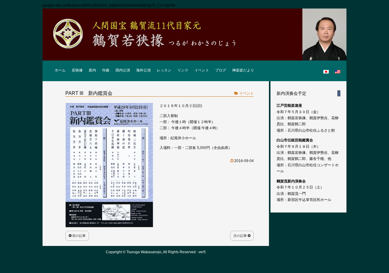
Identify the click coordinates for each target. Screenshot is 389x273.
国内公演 (122, 70)
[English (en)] (337, 69)
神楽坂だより (243, 70)
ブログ (220, 70)
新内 (92, 70)
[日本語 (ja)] (326, 69)
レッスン (164, 70)
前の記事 (78, 235)
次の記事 (240, 235)
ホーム (60, 70)
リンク (182, 70)
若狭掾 (77, 70)
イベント (201, 70)
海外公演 (143, 70)
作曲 (105, 70)
